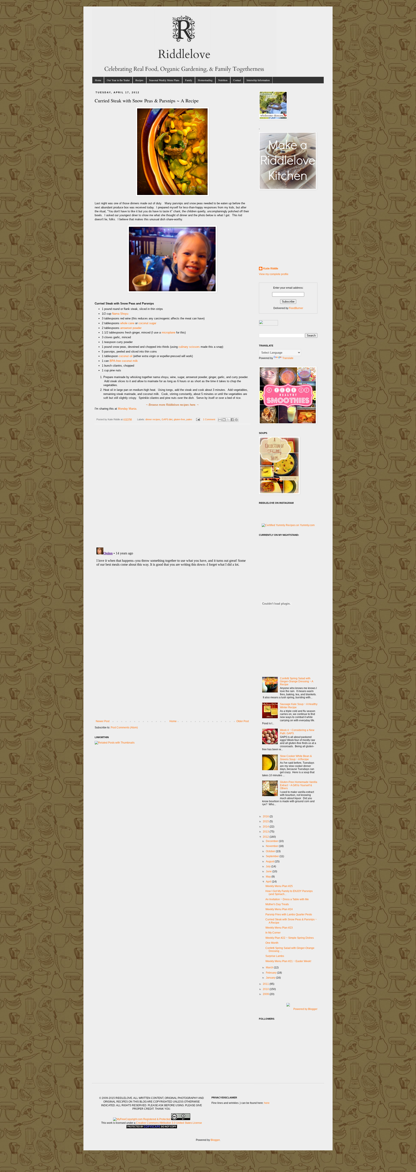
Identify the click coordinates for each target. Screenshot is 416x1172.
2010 (266, 989)
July (268, 866)
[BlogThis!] (224, 419)
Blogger (215, 1139)
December (272, 841)
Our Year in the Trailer (118, 80)
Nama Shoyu (120, 313)
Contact (237, 80)
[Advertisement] (172, 687)
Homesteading (205, 80)
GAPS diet (167, 419)
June (269, 871)
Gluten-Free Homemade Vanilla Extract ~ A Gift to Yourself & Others (298, 785)
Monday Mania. (127, 408)
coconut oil (125, 356)
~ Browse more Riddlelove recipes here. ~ (172, 404)
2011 (266, 983)
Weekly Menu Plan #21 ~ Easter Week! (288, 961)
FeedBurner (296, 308)
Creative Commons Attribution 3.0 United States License (169, 1122)
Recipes (139, 80)
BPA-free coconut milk (124, 360)
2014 (266, 826)
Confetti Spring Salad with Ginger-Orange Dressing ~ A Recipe (296, 681)
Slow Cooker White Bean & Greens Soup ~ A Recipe (296, 758)
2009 (266, 994)
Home (98, 80)
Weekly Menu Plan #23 (279, 927)
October (271, 851)
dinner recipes (152, 419)
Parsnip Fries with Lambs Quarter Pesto (288, 914)
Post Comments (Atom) (124, 727)
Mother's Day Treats (277, 904)
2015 (266, 821)
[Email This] (220, 419)
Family (188, 80)
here (267, 1102)
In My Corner (273, 932)
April (269, 881)
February (271, 972)
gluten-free (179, 419)
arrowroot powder (130, 328)
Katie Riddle (270, 268)
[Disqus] (172, 488)
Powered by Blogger (305, 1009)
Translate (287, 358)
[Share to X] (228, 419)
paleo (189, 419)
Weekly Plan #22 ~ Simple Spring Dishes (289, 937)
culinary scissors (189, 346)
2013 (266, 831)
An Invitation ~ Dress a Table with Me (287, 899)
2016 (266, 816)
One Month (271, 942)
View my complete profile (273, 274)
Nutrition (223, 80)
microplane (168, 332)
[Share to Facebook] (232, 419)
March (270, 967)
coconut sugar (147, 323)
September (273, 856)
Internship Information (258, 80)
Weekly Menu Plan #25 (279, 886)
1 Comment (209, 419)
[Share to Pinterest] (236, 419)
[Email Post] (197, 419)
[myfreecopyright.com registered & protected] (142, 1119)
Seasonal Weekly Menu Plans (164, 80)
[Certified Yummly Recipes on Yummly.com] (288, 525)
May (268, 876)
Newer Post (102, 721)
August (270, 861)
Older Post (242, 721)
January (271, 977)
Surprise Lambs (274, 956)
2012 (266, 836)
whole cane (127, 323)
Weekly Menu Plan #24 (279, 909)
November (272, 846)
